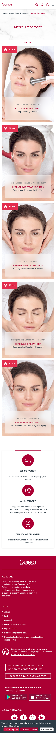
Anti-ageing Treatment (28, 418)
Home (4, 13)
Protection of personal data (15, 632)
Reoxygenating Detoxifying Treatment (28, 340)
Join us (7, 611)
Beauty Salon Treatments (18, 13)
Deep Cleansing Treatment (28, 104)
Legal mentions (10, 628)
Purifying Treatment (28, 261)
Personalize (46, 729)
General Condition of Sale (15, 624)
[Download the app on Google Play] (16, 697)
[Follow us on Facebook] (23, 717)
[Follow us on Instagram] (32, 717)
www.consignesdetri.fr (23, 655)
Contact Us (8, 620)
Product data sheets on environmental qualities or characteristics (24, 638)
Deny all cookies (29, 729)
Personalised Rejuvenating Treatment (28, 183)
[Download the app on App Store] (40, 697)
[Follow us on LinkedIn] (41, 717)
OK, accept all (11, 729)
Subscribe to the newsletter (28, 676)
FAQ (6, 616)
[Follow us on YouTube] (14, 717)
